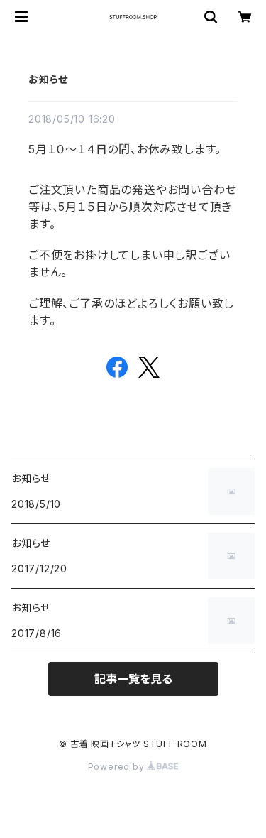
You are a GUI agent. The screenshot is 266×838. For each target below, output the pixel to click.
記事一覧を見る (133, 679)
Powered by (118, 766)
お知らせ (48, 79)
